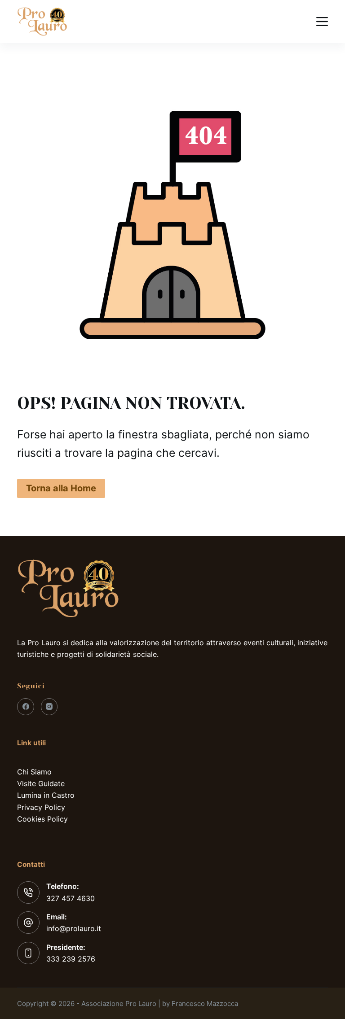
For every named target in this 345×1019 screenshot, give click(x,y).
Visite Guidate (41, 783)
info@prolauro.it (73, 928)
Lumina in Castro (46, 795)
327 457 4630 (70, 898)
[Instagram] (49, 706)
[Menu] (322, 21)
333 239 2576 (70, 958)
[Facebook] (25, 706)
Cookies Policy (42, 818)
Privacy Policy (41, 807)
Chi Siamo (34, 771)
